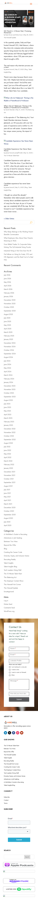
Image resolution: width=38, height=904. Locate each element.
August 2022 (8, 443)
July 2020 (7, 522)
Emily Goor (19, 35)
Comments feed (9, 608)
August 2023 (8, 400)
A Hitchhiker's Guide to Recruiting (15, 534)
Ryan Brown (9, 35)
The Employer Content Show (13, 581)
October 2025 (9, 307)
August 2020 (8, 518)
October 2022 (9, 436)
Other (13, 675)
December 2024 (9, 343)
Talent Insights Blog (10, 566)
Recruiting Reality (10, 559)
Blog (26, 69)
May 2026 (7, 282)
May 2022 (7, 454)
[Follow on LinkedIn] (5, 732)
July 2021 (7, 489)
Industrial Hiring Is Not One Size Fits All (17, 251)
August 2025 (8, 314)
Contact (6, 800)
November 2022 (9, 432)
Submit (19, 699)
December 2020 (10, 507)
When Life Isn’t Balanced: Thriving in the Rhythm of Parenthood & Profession (18, 107)
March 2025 (8, 332)
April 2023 (7, 414)
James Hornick (10, 69)
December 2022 (9, 429)
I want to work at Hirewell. (18, 672)
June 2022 (7, 450)
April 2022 (7, 457)
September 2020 (10, 514)
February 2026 (9, 293)
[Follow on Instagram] (17, 732)
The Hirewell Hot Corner (12, 584)
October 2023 (9, 393)
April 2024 (7, 371)
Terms (5, 803)
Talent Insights (8, 563)
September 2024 (10, 354)
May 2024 (7, 368)
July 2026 (7, 275)
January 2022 (8, 468)
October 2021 (9, 479)
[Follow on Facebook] (13, 732)
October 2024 (9, 350)
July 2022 (7, 446)
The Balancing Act (10, 577)
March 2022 (8, 461)
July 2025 (7, 318)
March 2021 (8, 504)
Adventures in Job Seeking (13, 538)
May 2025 (7, 325)
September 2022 (10, 439)
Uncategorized (9, 591)
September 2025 (10, 311)
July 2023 (7, 404)
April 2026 (7, 286)
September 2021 (9, 482)
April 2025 (7, 329)
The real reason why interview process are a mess (18, 66)
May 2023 (7, 411)
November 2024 (9, 346)
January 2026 (8, 296)
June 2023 (7, 407)
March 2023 (8, 418)
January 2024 (8, 382)
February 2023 (9, 421)
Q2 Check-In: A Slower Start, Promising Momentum (17, 32)
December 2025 (9, 300)
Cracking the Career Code (13, 552)
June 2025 (7, 321)
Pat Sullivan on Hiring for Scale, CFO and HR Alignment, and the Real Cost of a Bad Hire (18, 257)
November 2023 (9, 389)
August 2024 (8, 357)
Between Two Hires (11, 541)
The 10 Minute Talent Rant (11, 156)
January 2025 (8, 339)
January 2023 (8, 425)
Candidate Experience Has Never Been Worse (17, 150)
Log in (6, 600)
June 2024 (7, 364)
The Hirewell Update (10, 38)
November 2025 (9, 303)
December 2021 (9, 472)
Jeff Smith (19, 153)
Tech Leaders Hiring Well (12, 570)
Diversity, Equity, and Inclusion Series (16, 556)
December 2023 (9, 386)
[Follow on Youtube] (21, 732)
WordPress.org (9, 611)
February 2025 (9, 336)
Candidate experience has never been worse (17, 184)
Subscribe (7, 797)
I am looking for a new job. (19, 667)
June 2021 (7, 493)
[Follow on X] (9, 732)
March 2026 (8, 289)
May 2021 (7, 497)
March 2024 (8, 375)
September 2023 (10, 397)
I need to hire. (15, 669)
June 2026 (7, 278)
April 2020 (7, 525)
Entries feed (8, 604)
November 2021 (9, 475)
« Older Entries (9, 218)
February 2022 (9, 464)
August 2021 (8, 486)
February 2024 (9, 379)
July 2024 (7, 361)
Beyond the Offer (10, 545)
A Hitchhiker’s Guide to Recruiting (14, 782)
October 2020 (9, 511)
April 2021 (7, 500)
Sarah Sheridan (10, 110)
